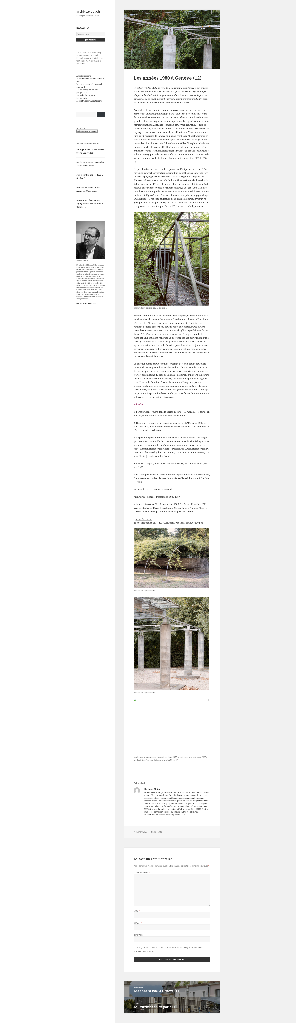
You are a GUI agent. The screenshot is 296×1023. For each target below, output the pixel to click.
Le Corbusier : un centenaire (89, 101)
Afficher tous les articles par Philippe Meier (163, 814)
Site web (138, 935)
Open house (91, 191)
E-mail (138, 923)
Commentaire (142, 872)
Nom (137, 911)
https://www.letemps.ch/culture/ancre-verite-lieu (161, 415)
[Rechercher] (101, 114)
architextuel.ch (88, 11)
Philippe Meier (83, 149)
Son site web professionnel (86, 303)
